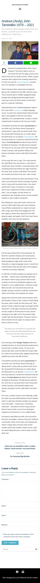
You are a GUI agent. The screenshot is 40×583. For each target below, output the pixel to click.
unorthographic (29, 137)
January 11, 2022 (7, 38)
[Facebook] (17, 571)
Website (4, 525)
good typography (23, 82)
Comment (6, 479)
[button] (20, 9)
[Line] (22, 571)
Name (4, 506)
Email (4, 515)
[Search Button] (36, 549)
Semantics (17, 110)
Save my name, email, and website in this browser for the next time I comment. (19, 535)
